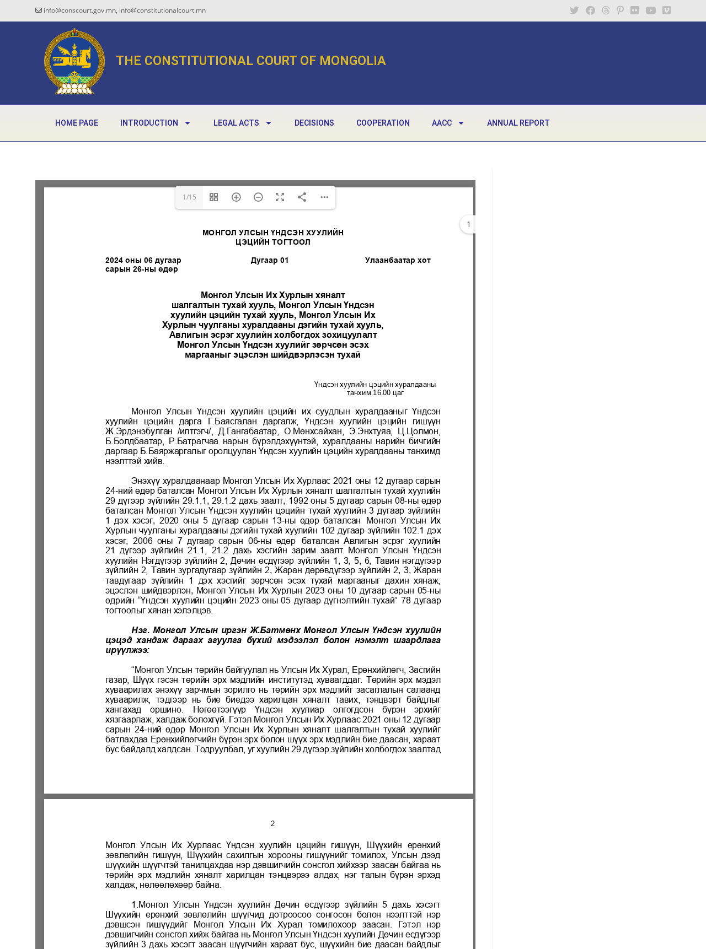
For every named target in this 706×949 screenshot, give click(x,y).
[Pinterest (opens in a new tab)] (620, 10)
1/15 (189, 197)
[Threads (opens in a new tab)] (605, 10)
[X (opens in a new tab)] (574, 10)
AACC (442, 122)
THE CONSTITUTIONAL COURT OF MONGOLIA (251, 60)
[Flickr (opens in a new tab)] (634, 10)
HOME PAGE (76, 122)
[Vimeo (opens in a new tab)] (665, 10)
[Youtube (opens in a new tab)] (650, 10)
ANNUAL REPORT (518, 122)
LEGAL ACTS (236, 122)
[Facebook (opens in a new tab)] (590, 10)
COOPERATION (383, 122)
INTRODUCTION (149, 122)
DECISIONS (314, 122)
